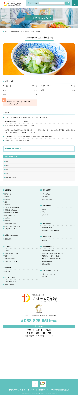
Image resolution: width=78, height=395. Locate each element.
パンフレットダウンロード (12, 226)
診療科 (44, 209)
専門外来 (44, 212)
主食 (7, 161)
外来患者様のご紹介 (48, 250)
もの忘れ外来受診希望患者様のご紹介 (53, 253)
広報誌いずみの (9, 284)
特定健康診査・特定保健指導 (50, 230)
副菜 (7, 169)
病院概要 (7, 199)
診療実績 (7, 221)
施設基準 (7, 218)
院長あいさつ (8, 194)
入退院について (9, 250)
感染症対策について (11, 235)
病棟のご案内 (47, 236)
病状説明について (9, 258)
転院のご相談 (46, 264)
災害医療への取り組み (11, 210)
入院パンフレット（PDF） (12, 261)
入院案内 (8, 246)
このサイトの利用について (39, 390)
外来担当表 (45, 196)
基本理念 (7, 196)
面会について (8, 256)
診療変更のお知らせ (48, 199)
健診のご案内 (47, 223)
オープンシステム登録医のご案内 (52, 258)
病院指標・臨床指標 (10, 223)
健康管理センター (47, 227)
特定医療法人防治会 (17, 390)
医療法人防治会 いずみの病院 (12, 3)
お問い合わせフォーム (48, 274)
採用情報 (8, 267)
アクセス (44, 277)
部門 (43, 217)
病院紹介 (8, 190)
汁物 (7, 173)
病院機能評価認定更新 (61, 390)
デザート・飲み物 (11, 177)
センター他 (45, 215)
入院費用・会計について (11, 253)
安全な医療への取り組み (11, 207)
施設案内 (7, 204)
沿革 (5, 202)
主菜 (7, 165)
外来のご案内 (47, 190)
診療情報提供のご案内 (11, 212)
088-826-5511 (39, 320)
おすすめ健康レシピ (10, 281)
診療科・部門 (47, 205)
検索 (67, 3)
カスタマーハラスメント (11, 229)
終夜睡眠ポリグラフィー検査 (50, 256)
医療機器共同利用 (47, 261)
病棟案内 (44, 240)
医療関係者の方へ (48, 246)
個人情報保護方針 (9, 215)
